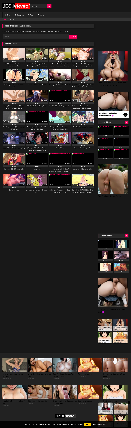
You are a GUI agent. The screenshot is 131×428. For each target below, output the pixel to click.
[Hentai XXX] (16, 6)
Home (9, 15)
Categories (20, 15)
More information (99, 424)
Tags (31, 15)
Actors (42, 15)
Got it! (87, 424)
